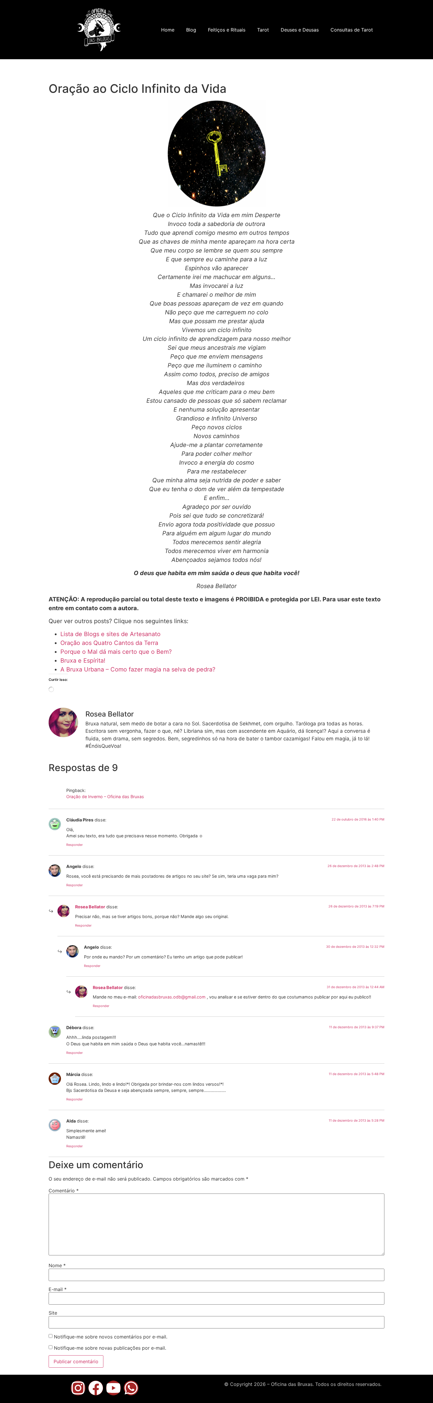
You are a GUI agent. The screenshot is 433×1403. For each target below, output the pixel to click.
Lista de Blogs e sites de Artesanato (110, 634)
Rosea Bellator (90, 906)
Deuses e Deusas (300, 30)
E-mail (58, 1289)
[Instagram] (78, 1388)
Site (53, 1312)
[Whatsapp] (131, 1388)
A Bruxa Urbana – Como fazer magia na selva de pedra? (137, 669)
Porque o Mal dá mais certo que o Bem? (116, 651)
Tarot (263, 30)
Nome (57, 1265)
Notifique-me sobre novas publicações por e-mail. (110, 1348)
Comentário (64, 1190)
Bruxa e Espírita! (82, 660)
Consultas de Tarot (351, 30)
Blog (191, 30)
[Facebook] (95, 1388)
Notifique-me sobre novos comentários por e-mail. (110, 1336)
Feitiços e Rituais (226, 30)
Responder (74, 845)
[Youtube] (113, 1388)
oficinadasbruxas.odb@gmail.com (172, 996)
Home (167, 30)
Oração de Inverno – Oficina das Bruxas (105, 796)
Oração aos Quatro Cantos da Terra (109, 642)
